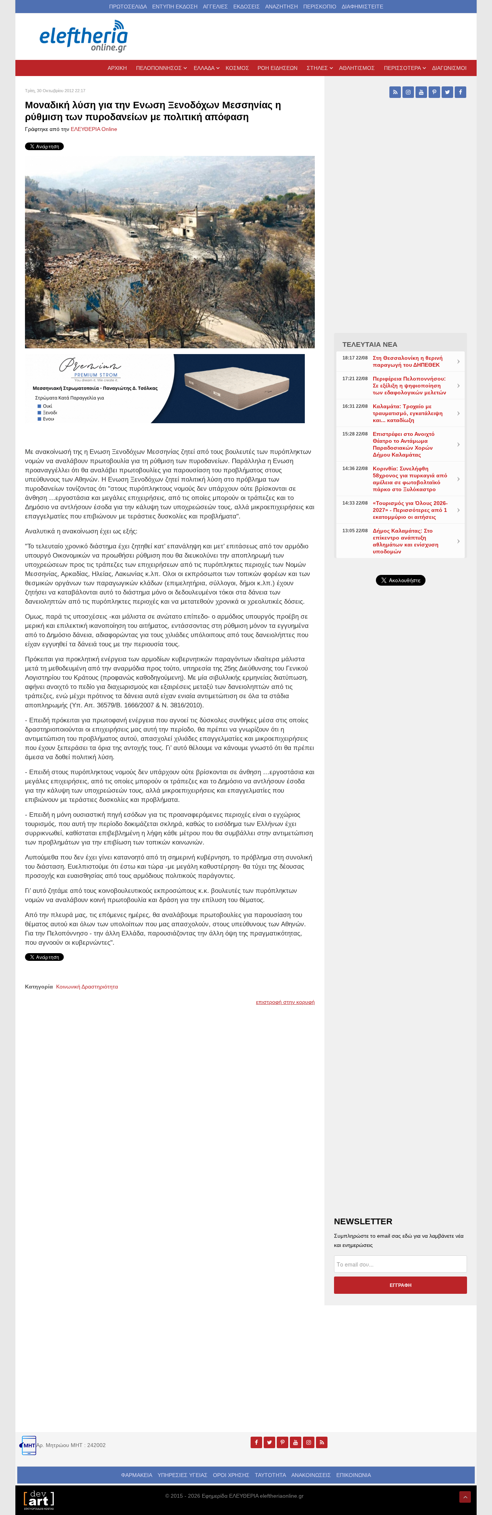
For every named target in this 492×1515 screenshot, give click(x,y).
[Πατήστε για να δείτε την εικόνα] (170, 251)
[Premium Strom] (165, 388)
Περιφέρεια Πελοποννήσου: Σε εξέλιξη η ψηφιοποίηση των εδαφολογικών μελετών (409, 386)
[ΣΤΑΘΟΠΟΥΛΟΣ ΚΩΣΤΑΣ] (38, 1500)
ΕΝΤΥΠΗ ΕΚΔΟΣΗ (175, 6)
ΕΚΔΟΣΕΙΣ (246, 6)
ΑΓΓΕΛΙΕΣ (215, 6)
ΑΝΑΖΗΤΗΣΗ (281, 6)
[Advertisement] (400, 774)
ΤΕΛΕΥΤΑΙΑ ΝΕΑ (369, 344)
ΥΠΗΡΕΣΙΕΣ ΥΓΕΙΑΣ (183, 1475)
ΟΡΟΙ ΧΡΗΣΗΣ (231, 1475)
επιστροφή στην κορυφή (285, 1002)
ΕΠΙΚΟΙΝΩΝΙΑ (353, 1475)
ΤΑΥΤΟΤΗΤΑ (270, 1475)
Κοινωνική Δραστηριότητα (87, 987)
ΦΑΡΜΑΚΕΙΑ (136, 1475)
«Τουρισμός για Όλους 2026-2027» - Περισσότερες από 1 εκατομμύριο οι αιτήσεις (410, 510)
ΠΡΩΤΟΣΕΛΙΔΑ (128, 6)
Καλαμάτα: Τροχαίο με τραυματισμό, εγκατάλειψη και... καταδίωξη (408, 413)
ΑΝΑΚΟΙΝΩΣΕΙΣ (311, 1475)
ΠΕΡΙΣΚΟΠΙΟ (319, 6)
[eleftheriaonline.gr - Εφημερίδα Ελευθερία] (84, 36)
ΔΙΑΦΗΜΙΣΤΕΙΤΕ (362, 6)
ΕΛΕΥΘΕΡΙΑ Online (94, 129)
